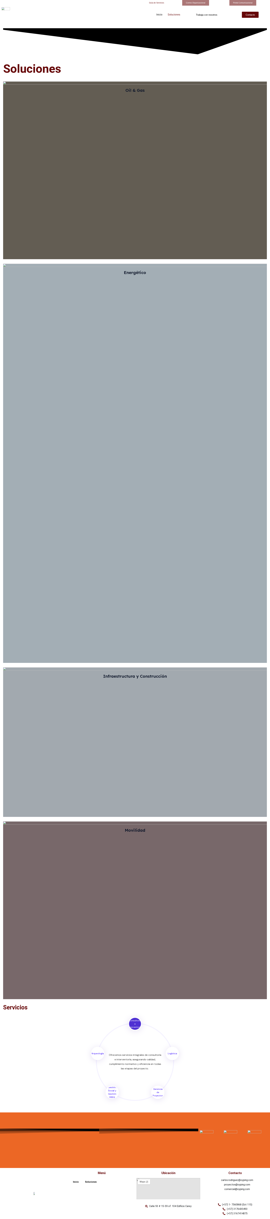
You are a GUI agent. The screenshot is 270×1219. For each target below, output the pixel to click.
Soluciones (174, 14)
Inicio (159, 14)
